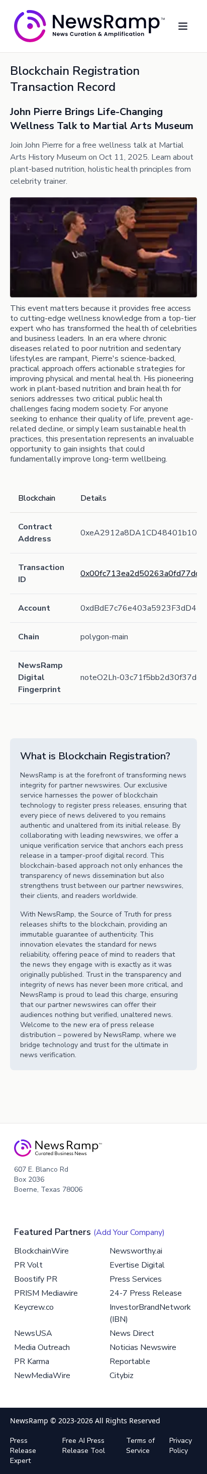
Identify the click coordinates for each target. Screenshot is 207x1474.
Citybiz (122, 1375)
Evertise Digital (137, 1265)
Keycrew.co (34, 1307)
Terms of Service (140, 1445)
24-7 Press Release (146, 1293)
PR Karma (31, 1361)
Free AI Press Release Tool (83, 1445)
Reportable (130, 1361)
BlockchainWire (41, 1251)
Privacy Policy (180, 1445)
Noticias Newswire (143, 1347)
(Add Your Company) (129, 1232)
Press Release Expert (23, 1450)
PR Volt (28, 1265)
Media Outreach (42, 1347)
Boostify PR (35, 1279)
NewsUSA (33, 1333)
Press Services (136, 1279)
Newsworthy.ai (136, 1251)
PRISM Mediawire (46, 1293)
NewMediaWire (42, 1375)
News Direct (132, 1333)
